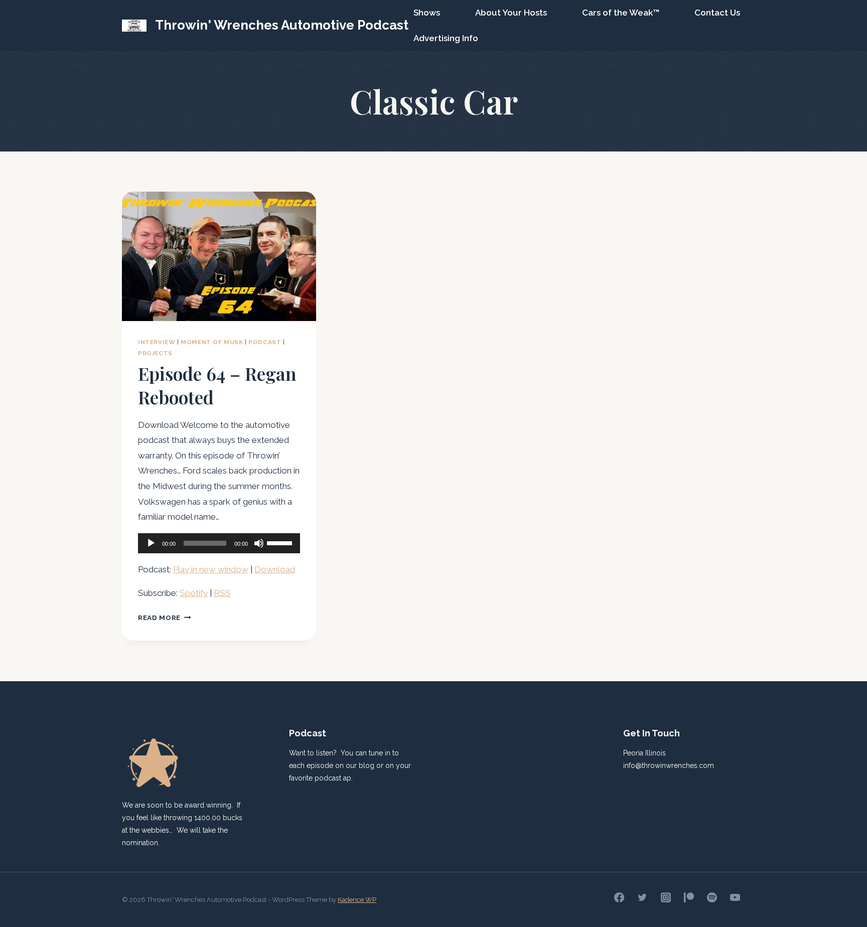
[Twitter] (642, 897)
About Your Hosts (511, 13)
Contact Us (717, 13)
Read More (164, 617)
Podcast (264, 342)
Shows (426, 13)
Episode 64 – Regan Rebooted (217, 385)
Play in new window (210, 569)
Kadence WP (357, 899)
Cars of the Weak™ (620, 13)
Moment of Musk (212, 342)
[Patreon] (689, 897)
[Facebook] (619, 897)
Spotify (194, 593)
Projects (155, 353)
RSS (222, 593)
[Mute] (259, 543)
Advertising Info (445, 38)
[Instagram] (666, 897)
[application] (219, 543)
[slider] (281, 542)
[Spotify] (712, 897)
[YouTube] (735, 897)
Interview (156, 342)
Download (274, 569)
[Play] (151, 543)
